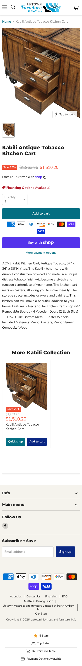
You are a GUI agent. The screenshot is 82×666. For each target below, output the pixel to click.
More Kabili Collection (41, 352)
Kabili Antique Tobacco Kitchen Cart (22, 426)
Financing (51, 597)
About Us (16, 597)
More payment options (41, 253)
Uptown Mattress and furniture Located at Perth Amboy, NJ (38, 607)
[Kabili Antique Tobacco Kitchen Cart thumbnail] (8, 130)
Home (6, 22)
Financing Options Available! (27, 188)
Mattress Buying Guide (38, 601)
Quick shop (15, 442)
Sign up (65, 551)
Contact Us (33, 597)
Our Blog (41, 614)
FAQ (65, 597)
